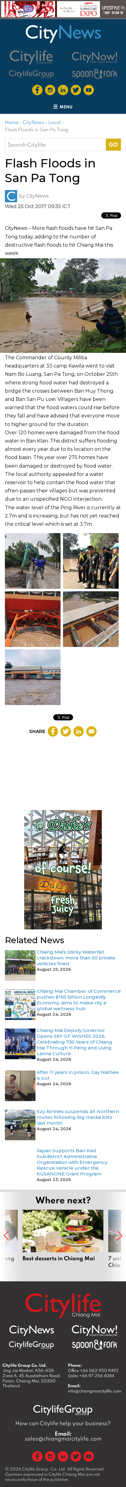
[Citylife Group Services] (31, 74)
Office (93, 1370)
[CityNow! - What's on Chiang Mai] (94, 57)
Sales (91, 1375)
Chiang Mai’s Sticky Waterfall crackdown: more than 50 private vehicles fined (76, 957)
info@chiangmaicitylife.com (94, 1391)
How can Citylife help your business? (63, 1423)
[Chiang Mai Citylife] (31, 57)
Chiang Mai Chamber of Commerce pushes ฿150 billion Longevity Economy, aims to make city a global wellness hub (79, 999)
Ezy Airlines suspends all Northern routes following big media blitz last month (78, 1117)
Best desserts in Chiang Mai (63, 1242)
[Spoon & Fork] (94, 74)
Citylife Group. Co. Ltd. (44, 1469)
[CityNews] (63, 34)
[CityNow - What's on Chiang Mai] (94, 1330)
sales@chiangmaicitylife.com (63, 1436)
